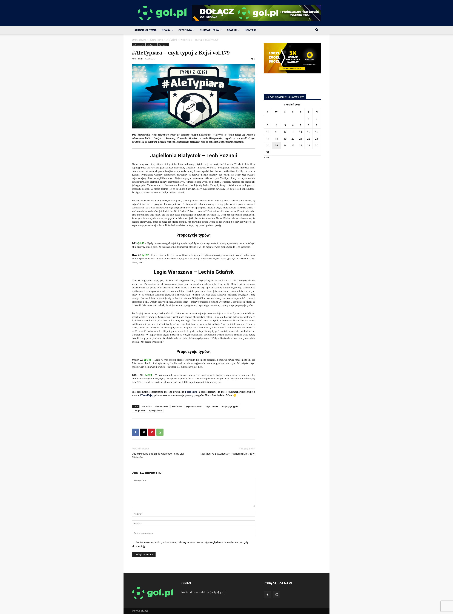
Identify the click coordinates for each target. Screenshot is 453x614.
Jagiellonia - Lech (194, 406)
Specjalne (163, 45)
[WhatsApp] (160, 432)
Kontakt (250, 30)
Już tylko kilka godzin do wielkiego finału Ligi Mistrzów (158, 455)
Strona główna (139, 39)
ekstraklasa (177, 406)
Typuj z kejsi (139, 410)
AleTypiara (172, 39)
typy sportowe (155, 410)
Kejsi (140, 58)
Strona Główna (145, 30)
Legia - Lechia (211, 406)
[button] (316, 30)
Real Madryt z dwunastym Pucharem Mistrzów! (227, 453)
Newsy (166, 30)
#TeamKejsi (146, 395)
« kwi (266, 157)
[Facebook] (135, 432)
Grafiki (232, 30)
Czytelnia (185, 30)
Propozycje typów (230, 406)
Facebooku (191, 392)
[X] (143, 432)
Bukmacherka (209, 30)
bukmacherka (161, 406)
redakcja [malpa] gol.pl (212, 592)
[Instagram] (276, 594)
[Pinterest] (151, 432)
